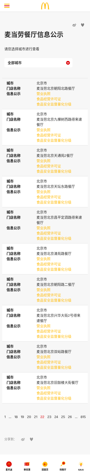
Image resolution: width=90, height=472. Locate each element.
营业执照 (43, 93)
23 (49, 417)
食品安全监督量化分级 (53, 104)
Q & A (81, 469)
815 (83, 417)
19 (22, 417)
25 (63, 417)
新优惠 (27, 469)
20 (29, 417)
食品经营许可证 (48, 99)
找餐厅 (63, 469)
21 (35, 417)
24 (56, 417)
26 (70, 417)
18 (16, 417)
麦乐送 (9, 469)
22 (42, 417)
